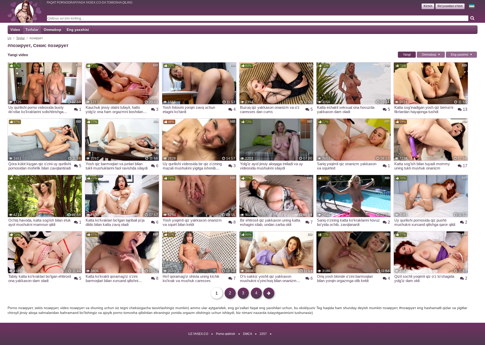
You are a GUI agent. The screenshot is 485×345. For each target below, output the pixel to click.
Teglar (20, 38)
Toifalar (32, 30)
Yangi (407, 54)
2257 (263, 334)
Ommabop (52, 30)
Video (15, 30)
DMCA (247, 334)
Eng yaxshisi (78, 30)
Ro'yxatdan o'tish (450, 6)
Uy (9, 38)
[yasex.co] (25, 11)
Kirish (428, 6)
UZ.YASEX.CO (198, 334)
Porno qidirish (225, 334)
